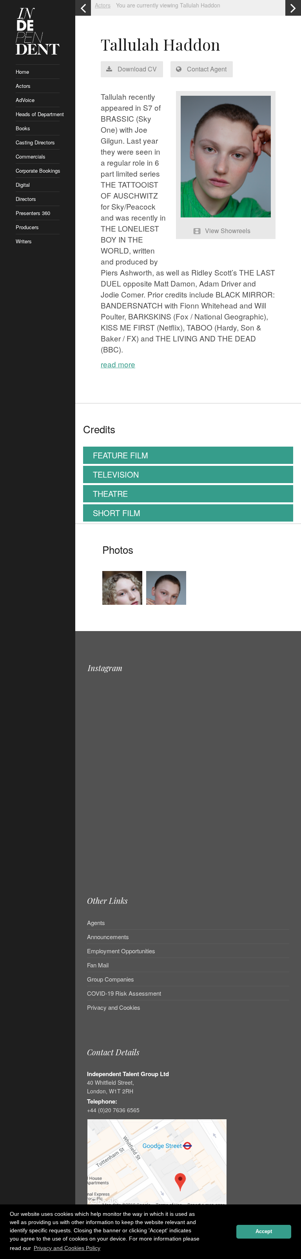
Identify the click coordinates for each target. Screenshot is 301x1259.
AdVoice (25, 100)
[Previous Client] (83, 8)
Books (23, 128)
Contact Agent (206, 68)
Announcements (108, 936)
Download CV (136, 68)
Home (22, 71)
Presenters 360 (33, 213)
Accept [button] (264, 1231)
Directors (26, 199)
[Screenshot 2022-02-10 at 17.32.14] (166, 606)
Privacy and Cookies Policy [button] (67, 1248)
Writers (24, 241)
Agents (96, 923)
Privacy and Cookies (113, 1007)
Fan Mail (98, 965)
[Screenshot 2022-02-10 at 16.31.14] (122, 606)
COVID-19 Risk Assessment (124, 993)
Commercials (30, 156)
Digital (23, 184)
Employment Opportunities (121, 951)
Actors (23, 85)
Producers (27, 227)
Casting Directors (35, 142)
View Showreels (226, 230)
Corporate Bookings (38, 170)
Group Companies (110, 979)
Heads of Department (38, 114)
